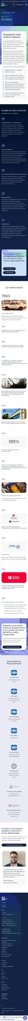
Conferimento (4, 947)
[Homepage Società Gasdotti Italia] (4, 4)
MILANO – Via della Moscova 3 (8, 914)
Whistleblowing (5, 998)
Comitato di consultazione (7, 945)
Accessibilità (4, 989)
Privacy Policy (4, 986)
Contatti (3, 976)
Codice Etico (4, 995)
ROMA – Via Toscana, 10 (6, 920)
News (3, 974)
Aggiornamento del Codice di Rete (8, 940)
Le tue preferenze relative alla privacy (14, 1017)
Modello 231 (4, 997)
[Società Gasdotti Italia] (5, 898)
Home (2, 16)
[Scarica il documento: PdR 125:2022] (14, 771)
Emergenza (4, 951)
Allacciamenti (4, 942)
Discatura (3, 949)
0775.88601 (4, 906)
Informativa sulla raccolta (8, 1019)
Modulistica (4, 938)
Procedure (4, 964)
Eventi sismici (4, 952)
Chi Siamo (4, 972)
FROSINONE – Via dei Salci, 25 (8, 921)
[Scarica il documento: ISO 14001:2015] (14, 751)
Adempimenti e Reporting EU (7, 966)
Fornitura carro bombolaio (7, 954)
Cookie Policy (4, 984)
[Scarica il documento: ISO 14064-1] (14, 733)
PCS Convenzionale (5, 956)
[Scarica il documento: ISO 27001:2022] (14, 715)
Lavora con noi (4, 978)
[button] (20, 5)
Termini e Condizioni (6, 988)
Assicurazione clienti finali (7, 943)
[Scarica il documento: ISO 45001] (14, 676)
